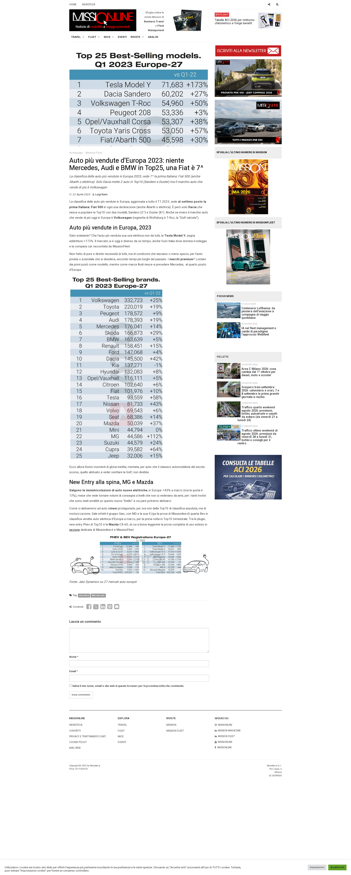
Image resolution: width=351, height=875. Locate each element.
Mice (121, 736)
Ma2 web (75, 748)
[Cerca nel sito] (277, 4)
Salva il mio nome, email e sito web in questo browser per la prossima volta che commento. (128, 686)
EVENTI (122, 742)
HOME (73, 4)
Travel (122, 725)
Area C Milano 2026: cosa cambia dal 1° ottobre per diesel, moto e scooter (259, 372)
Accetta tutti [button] (337, 867)
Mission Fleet (94, 153)
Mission (171, 725)
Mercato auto (98, 595)
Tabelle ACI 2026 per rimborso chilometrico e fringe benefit (235, 21)
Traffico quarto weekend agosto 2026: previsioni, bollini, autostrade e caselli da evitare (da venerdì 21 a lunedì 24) (257, 413)
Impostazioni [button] (317, 867)
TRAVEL (76, 37)
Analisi (153, 37)
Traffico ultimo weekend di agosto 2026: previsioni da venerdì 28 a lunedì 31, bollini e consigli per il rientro (257, 437)
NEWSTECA (88, 4)
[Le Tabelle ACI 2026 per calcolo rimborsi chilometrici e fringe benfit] (248, 477)
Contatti (75, 731)
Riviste (135, 37)
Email (72, 671)
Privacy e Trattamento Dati (87, 736)
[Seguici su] (269, 4)
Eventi (122, 37)
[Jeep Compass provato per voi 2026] (248, 78)
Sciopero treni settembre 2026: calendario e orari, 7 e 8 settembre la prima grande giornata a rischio (260, 392)
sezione (74, 530)
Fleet (121, 731)
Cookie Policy (78, 742)
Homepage (76, 153)
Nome (73, 657)
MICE (107, 37)
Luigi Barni (101, 194)
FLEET (92, 37)
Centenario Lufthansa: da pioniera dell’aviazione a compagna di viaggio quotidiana (258, 313)
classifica (84, 595)
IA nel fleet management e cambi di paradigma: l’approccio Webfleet (259, 331)
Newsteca (75, 725)
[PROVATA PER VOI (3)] (248, 122)
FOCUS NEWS (225, 296)
